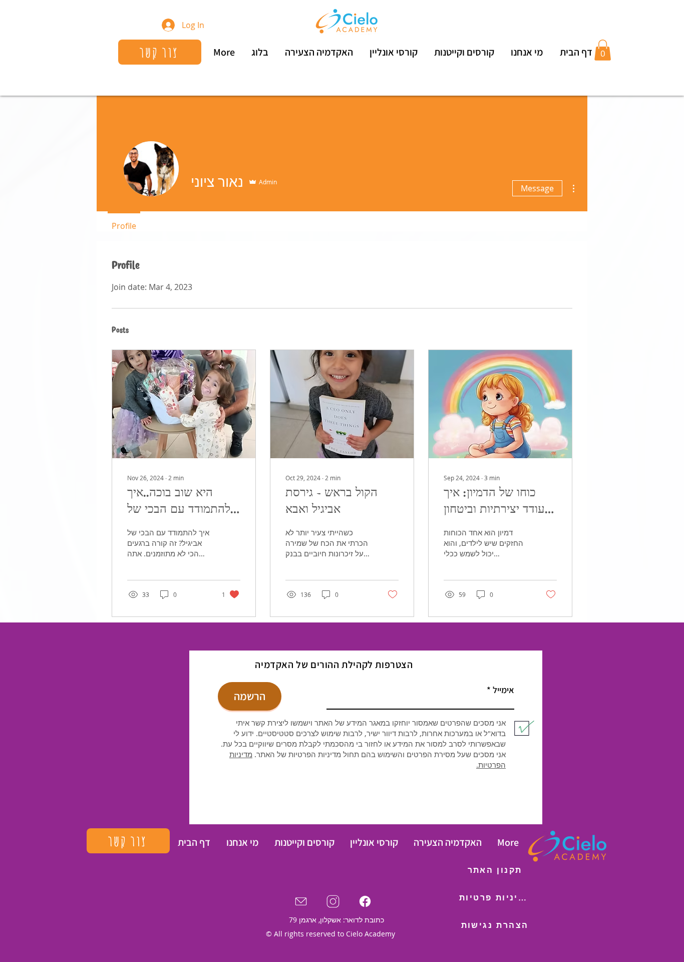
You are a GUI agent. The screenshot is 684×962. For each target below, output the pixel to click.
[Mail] (301, 901)
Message (537, 188)
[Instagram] (333, 901)
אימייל (503, 690)
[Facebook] (365, 901)
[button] (602, 50)
